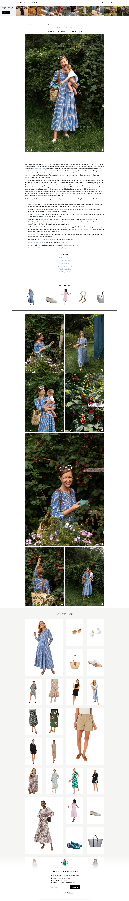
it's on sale (68, 193)
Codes (94, 3)
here (82, 206)
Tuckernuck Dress (64, 258)
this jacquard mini (50, 239)
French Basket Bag (65, 269)
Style (71, 3)
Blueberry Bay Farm (38, 168)
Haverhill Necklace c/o (65, 266)
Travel (79, 3)
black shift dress (36, 234)
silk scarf (64, 209)
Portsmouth (40, 24)
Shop (86, 3)
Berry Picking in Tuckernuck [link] (53, 24)
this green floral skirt (81, 222)
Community (62, 3)
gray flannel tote (36, 248)
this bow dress (38, 214)
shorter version (90, 219)
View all (6, 12)
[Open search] (102, 3)
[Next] (101, 297)
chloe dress (34, 204)
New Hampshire (29, 24)
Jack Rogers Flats (64, 272)
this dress (83, 180)
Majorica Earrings (64, 263)
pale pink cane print (83, 229)
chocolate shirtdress (39, 242)
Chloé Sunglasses (64, 260)
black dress (67, 245)
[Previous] (28, 297)
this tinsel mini (58, 227)
